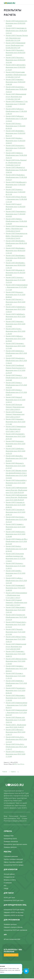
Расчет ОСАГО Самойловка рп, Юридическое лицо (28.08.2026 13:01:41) (16, 30)
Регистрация (13, 816)
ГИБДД (6, 888)
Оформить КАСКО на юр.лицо (13, 915)
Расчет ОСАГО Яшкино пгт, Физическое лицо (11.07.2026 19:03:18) (15, 719)
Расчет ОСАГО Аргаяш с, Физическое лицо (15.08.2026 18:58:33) (15, 140)
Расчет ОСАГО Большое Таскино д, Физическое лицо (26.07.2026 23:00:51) (15, 406)
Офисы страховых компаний (13, 862)
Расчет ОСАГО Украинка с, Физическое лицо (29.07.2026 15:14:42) (15, 323)
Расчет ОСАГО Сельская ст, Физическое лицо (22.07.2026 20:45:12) (15, 512)
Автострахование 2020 (12, 818)
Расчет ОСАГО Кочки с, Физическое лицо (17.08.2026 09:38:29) (15, 125)
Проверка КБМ (8, 836)
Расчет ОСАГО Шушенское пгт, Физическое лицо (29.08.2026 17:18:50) (16, 23)
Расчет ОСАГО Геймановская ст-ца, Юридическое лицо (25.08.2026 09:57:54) (15, 45)
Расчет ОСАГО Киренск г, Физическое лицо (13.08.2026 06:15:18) (15, 191)
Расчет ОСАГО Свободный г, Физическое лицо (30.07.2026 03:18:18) (15, 316)
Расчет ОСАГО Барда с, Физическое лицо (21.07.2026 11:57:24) (15, 573)
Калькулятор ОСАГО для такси (13, 900)
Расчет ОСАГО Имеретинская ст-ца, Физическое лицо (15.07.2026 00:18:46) (16, 646)
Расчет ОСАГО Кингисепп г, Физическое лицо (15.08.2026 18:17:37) (15, 147)
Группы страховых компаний (13, 859)
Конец (22, 764)
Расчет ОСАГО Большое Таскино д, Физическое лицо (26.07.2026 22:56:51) (15, 414)
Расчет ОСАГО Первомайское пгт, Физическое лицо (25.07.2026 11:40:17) (16, 428)
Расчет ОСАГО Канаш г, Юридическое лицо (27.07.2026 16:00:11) (16, 392)
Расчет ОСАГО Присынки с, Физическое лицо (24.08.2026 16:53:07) (15, 52)
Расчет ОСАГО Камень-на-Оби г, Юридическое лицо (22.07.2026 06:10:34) (17, 541)
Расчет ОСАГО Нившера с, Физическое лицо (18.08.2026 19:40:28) (15, 81)
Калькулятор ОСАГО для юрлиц (14, 909)
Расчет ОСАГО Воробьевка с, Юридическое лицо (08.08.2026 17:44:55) (16, 243)
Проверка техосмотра (11, 841)
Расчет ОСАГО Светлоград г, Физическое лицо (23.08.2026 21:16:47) (16, 67)
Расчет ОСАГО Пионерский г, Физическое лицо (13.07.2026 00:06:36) (16, 690)
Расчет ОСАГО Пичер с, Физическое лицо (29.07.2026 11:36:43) (15, 331)
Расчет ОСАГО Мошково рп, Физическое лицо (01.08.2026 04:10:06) (15, 272)
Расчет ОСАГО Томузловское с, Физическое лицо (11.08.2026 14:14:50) (16, 213)
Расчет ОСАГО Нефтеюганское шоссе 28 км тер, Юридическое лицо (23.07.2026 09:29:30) (16, 490)
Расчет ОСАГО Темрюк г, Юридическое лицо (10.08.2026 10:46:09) (16, 221)
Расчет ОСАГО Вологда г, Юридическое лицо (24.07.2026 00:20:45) (16, 458)
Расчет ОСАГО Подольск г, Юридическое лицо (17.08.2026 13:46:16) (16, 111)
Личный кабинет (9, 874)
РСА (5, 885)
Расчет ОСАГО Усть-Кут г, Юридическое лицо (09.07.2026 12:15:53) (16, 739)
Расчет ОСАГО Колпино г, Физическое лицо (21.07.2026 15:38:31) (15, 565)
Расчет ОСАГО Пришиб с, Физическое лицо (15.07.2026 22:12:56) (15, 631)
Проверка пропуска (10, 847)
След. (18, 764)
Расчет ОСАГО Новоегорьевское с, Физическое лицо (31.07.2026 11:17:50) (17, 287)
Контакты (23, 816)
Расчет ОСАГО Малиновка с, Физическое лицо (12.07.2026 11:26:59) (15, 697)
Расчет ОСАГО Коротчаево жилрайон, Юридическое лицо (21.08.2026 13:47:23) (16, 74)
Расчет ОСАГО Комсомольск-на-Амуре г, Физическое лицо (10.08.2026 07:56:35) (16, 228)
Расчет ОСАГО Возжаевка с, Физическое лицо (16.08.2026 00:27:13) (15, 133)
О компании (8, 883)
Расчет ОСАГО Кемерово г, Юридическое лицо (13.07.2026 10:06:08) (16, 683)
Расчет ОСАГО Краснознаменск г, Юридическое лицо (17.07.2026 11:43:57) (16, 595)
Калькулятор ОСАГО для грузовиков (15, 930)
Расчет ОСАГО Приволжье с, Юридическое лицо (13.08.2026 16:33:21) (16, 177)
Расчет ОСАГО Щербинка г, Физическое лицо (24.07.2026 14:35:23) (15, 450)
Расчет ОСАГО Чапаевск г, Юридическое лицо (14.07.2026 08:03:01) (16, 668)
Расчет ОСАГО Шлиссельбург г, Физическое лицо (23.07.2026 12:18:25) (16, 482)
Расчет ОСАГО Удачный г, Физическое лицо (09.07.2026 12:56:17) (15, 732)
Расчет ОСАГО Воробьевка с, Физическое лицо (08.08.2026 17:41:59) (15, 250)
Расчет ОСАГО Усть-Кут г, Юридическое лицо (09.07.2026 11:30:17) (16, 746)
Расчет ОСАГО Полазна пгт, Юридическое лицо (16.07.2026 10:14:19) (16, 617)
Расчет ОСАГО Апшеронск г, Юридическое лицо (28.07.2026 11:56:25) (16, 360)
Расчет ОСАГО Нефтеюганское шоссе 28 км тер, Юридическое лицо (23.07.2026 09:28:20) (16, 497)
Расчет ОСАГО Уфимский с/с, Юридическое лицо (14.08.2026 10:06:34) (16, 169)
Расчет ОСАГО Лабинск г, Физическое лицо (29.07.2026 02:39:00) (15, 338)
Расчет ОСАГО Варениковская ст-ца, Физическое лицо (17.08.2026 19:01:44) (16, 96)
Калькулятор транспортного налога (15, 844)
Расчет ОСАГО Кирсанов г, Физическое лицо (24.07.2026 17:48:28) (15, 443)
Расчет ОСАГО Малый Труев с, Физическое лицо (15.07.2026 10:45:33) (16, 639)
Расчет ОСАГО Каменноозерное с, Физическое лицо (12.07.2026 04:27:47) (16, 712)
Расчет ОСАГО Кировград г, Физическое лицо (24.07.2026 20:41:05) (15, 436)
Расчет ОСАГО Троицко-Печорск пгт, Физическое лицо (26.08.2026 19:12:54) (17, 37)
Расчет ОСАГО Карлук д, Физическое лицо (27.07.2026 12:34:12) (15, 399)
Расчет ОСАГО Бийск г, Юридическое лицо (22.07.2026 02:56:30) (16, 548)
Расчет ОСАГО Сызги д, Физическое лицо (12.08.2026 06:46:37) (15, 206)
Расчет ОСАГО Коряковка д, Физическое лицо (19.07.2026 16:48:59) (15, 587)
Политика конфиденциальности (15, 821)
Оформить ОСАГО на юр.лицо (13, 912)
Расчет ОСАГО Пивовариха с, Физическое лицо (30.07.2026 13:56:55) (16, 309)
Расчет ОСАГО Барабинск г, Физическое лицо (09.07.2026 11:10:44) (15, 753)
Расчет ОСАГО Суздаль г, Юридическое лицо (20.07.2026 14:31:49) (16, 580)
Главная (4, 771)
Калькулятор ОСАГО (25, 771)
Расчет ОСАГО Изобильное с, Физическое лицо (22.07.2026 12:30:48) (15, 534)
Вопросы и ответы (10, 880)
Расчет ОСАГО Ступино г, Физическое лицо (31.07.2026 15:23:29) (15, 279)
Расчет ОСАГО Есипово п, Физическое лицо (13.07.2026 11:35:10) (15, 675)
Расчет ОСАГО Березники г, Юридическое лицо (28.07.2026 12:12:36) (16, 353)
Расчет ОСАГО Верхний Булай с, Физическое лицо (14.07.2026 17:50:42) (16, 661)
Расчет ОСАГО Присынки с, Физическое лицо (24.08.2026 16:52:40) (15, 59)
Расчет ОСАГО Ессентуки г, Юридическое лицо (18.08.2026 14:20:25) (16, 89)
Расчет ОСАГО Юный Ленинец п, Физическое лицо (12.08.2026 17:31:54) (16, 199)
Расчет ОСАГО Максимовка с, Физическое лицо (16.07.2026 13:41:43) (16, 609)
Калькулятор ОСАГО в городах (13, 865)
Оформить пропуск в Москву (13, 927)
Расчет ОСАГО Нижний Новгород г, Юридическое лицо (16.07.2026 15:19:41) (16, 602)
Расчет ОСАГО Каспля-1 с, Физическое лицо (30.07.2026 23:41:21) (15, 301)
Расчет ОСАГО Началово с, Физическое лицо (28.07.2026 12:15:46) (15, 345)
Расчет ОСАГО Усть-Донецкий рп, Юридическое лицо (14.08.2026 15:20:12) (16, 162)
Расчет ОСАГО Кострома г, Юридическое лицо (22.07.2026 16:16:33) (16, 519)
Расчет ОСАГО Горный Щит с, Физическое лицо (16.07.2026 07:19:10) (16, 624)
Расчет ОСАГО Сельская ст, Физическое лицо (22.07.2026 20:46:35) (15, 504)
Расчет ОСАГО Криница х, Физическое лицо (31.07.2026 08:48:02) (15, 294)
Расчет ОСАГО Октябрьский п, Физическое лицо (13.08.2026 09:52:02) (16, 184)
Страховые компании (11, 856)
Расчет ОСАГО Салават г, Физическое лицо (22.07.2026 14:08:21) (15, 526)
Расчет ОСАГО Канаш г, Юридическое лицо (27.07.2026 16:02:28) (16, 384)
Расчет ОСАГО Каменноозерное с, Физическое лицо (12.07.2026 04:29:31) (16, 705)
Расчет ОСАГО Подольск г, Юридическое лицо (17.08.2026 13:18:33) (16, 118)
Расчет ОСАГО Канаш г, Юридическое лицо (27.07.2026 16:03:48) (16, 377)
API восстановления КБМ (12, 939)
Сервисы (13, 771)
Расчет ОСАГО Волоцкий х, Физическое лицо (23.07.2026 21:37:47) (15, 465)
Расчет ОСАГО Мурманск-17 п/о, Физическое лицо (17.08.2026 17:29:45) (17, 103)
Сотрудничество (9, 877)
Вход (5, 816)
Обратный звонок (11, 955)
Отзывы (24, 818)
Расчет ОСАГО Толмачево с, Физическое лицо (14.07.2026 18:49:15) (15, 653)
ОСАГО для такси (9, 897)
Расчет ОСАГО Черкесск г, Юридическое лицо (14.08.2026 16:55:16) (16, 155)
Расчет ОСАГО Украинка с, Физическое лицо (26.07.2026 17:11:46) (15, 421)
